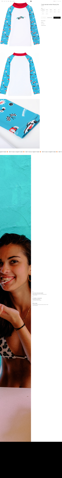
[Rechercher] (57, 1)
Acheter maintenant (57, 17)
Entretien (42, 22)
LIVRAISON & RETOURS (43, 25)
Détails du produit (43, 20)
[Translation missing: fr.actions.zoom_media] (20, 25)
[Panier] (60, 1)
